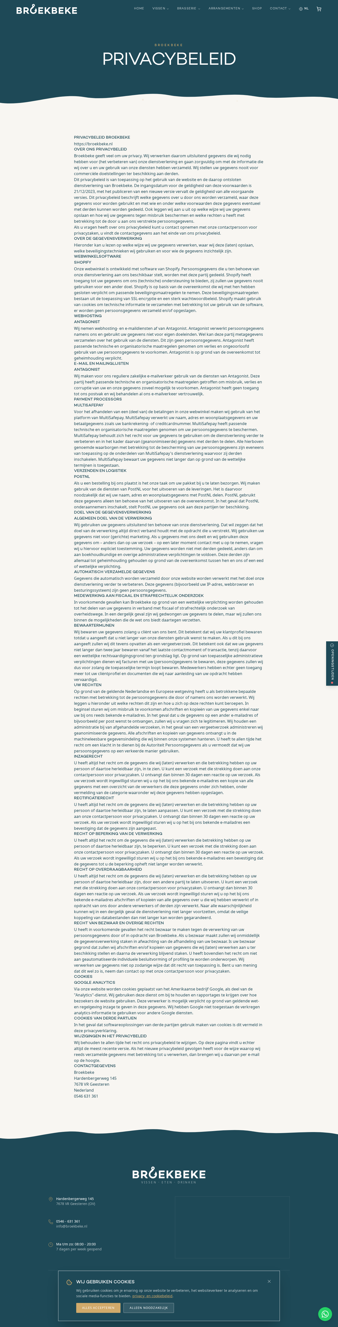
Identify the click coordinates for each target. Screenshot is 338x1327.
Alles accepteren (98, 1308)
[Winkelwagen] (318, 8)
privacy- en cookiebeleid (152, 1296)
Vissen (158, 8)
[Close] (269, 1281)
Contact (278, 8)
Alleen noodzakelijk (149, 1308)
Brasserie (187, 8)
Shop (257, 8)
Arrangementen (225, 8)
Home (139, 8)
